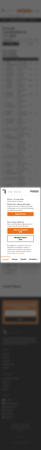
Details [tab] (23, 259)
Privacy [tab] (15, 259)
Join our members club (20, 231)
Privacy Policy (19, 253)
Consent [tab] (5, 260)
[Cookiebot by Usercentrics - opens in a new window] (30, 191)
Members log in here (20, 238)
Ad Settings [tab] (33, 259)
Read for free (20, 214)
